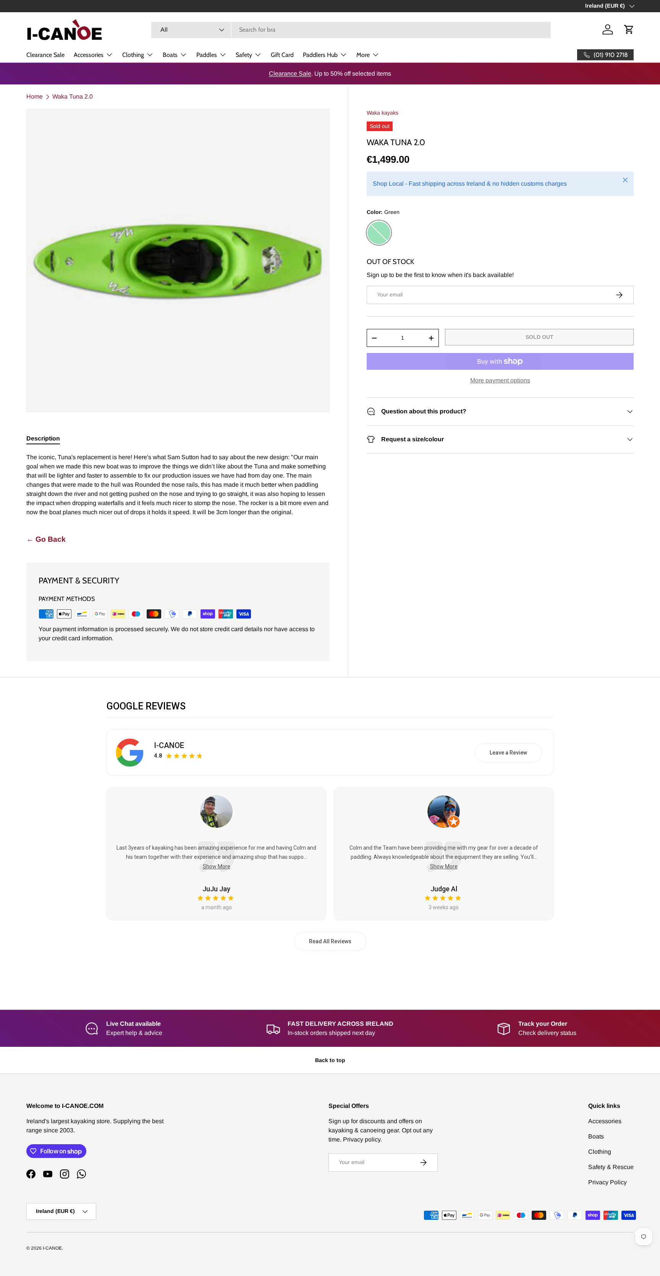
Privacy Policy (607, 1182)
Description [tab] (43, 438)
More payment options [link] (500, 380)
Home (34, 96)
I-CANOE (169, 745)
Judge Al (443, 889)
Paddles (206, 54)
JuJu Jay (216, 889)
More (363, 54)
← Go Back (46, 539)
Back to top (330, 1060)
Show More (216, 866)
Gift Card (282, 54)
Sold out (539, 337)
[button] (629, 29)
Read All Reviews (330, 941)
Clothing (133, 54)
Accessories (89, 54)
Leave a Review (508, 753)
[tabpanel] (178, 485)
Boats (170, 54)
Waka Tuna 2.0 (72, 96)
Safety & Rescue (611, 1167)
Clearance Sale (45, 54)
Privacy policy (361, 1139)
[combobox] (351, 29)
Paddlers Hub (320, 54)
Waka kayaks (382, 113)
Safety (244, 54)
